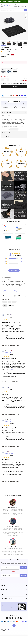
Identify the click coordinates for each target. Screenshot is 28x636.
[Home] (8, 5)
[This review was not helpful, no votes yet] (18, 345)
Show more (11, 305)
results (14, 302)
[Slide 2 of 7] (9, 43)
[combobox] (12, 10)
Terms (8, 579)
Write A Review (14, 270)
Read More (13, 129)
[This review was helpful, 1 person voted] (16, 414)
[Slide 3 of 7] (14, 43)
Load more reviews (14, 487)
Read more (11, 369)
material (5, 302)
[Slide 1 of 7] (3, 43)
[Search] (25, 10)
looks (10, 302)
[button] (3, 70)
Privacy (12, 579)
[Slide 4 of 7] (19, 43)
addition (5, 305)
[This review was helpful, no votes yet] (16, 345)
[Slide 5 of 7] (25, 43)
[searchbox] (8, 296)
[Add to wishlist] (26, 18)
